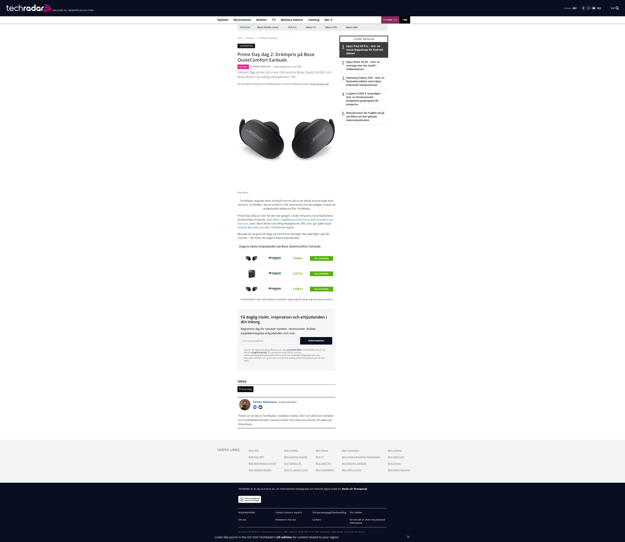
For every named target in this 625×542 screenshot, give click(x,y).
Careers (316, 519)
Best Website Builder (260, 469)
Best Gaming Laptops (295, 456)
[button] (615, 8)
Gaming (313, 20)
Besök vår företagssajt (354, 488)
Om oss (242, 519)
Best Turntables (350, 450)
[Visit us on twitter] (588, 8)
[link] (251, 258)
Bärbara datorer (292, 20)
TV (274, 20)
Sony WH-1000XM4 (270, 227)
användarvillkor (294, 349)
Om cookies (356, 512)
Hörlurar (250, 37)
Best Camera (395, 450)
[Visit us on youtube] (594, 8)
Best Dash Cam (396, 456)
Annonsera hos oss (285, 519)
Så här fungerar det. (319, 83)
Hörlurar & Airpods (268, 37)
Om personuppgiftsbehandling (329, 512)
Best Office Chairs (351, 469)
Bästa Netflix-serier (268, 27)
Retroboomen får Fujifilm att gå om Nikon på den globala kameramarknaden (365, 117)
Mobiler (261, 20)
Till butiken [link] (321, 258)
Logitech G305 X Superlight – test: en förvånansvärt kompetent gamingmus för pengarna (364, 99)
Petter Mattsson (262, 66)
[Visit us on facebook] (583, 8)
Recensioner (242, 20)
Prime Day (245, 389)
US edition (284, 537)
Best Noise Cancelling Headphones (361, 456)
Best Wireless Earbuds (354, 463)
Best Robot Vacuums (399, 469)
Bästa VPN (331, 27)
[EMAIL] (261, 407)
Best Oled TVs (323, 463)
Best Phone (322, 450)
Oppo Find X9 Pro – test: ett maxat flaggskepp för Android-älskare (365, 50)
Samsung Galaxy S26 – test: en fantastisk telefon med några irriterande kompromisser (365, 81)
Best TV (320, 456)
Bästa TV (311, 27)
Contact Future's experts (288, 512)
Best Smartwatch (325, 469)
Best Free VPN (256, 456)
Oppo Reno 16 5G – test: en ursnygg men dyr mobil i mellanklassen (363, 66)
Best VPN (253, 450)
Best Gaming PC (292, 463)
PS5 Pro (292, 27)
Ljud (239, 37)
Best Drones (394, 463)
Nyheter (222, 20)
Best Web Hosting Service (262, 463)
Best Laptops (291, 450)
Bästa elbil (352, 27)
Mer (328, 20)
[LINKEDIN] (255, 407)
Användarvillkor (246, 512)
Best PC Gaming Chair (296, 469)
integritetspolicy (259, 352)
